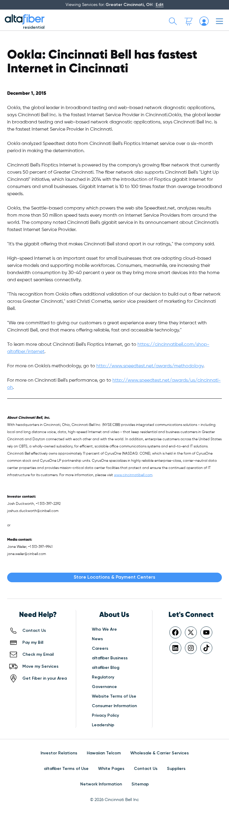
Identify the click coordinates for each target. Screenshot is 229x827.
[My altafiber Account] (204, 21)
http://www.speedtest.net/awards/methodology (149, 366)
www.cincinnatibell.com (133, 475)
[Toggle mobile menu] (219, 21)
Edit (160, 5)
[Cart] (188, 21)
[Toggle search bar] (173, 21)
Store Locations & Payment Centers (114, 577)
